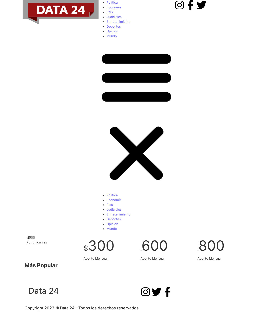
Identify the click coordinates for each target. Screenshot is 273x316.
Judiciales (114, 17)
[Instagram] (179, 5)
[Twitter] (201, 5)
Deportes (114, 26)
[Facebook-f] (190, 5)
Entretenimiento (119, 22)
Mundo (112, 36)
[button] (136, 115)
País (110, 12)
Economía (114, 7)
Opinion (112, 31)
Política (112, 2)
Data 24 (44, 291)
